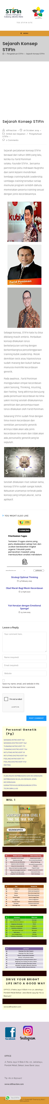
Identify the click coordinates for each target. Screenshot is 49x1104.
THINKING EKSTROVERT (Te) (15, 749)
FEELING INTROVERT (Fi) (14, 759)
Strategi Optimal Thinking (24, 577)
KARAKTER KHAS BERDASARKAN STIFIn (20, 785)
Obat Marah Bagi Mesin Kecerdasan (24, 588)
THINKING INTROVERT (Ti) (14, 746)
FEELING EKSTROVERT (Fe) (15, 762)
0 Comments (12, 140)
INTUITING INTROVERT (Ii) (14, 752)
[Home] (3, 54)
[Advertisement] (24, 87)
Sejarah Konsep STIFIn (35, 54)
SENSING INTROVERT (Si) (14, 740)
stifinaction (11, 130)
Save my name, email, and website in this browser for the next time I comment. (20, 685)
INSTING (7, 765)
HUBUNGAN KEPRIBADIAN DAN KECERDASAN (23, 776)
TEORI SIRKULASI (11, 788)
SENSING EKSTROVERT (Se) (15, 743)
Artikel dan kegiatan (15, 134)
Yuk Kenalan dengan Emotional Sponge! (24, 607)
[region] (24, 1081)
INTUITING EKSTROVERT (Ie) (15, 756)
